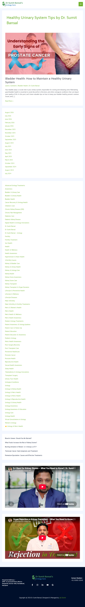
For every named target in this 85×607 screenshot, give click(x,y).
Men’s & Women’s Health (13, 308)
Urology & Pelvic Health (13, 396)
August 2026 (9, 112)
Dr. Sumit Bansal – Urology (13, 233)
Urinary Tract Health (11, 379)
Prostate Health (10, 358)
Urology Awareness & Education (15, 409)
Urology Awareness (11, 406)
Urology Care (9, 413)
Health (7, 246)
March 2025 (9, 160)
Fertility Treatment (11, 240)
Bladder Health (23, 86)
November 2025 (10, 133)
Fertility (7, 236)
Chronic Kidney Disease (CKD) (14, 209)
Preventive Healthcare (12, 352)
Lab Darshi (62, 598)
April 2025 (8, 156)
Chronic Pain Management (13, 213)
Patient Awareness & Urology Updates (17, 324)
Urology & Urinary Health (13, 402)
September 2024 (10, 167)
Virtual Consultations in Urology (15, 419)
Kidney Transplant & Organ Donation (17, 287)
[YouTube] (48, 585)
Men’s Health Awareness (13, 318)
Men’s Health (9, 311)
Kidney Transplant (11, 284)
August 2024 (9, 170)
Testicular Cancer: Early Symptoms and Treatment (21, 451)
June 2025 (8, 150)
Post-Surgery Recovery (12, 345)
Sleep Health (9, 369)
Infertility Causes (10, 260)
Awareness (8, 189)
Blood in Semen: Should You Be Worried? (18, 438)
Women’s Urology (10, 423)
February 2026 (9, 123)
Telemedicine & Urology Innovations (17, 372)
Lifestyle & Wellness (12, 294)
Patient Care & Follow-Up (13, 328)
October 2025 (9, 136)
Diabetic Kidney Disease (13, 219)
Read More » (9, 101)
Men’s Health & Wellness (13, 314)
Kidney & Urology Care (12, 270)
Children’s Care (10, 206)
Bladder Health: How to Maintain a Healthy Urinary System (38, 80)
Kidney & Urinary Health (13, 267)
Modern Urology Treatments (14, 321)
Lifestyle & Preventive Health (15, 291)
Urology (7, 385)
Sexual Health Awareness (13, 365)
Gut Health (8, 243)
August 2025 (9, 143)
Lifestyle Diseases (11, 297)
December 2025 (10, 129)
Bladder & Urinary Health (13, 196)
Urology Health (10, 416)
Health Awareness (11, 253)
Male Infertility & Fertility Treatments (17, 304)
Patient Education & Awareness (15, 335)
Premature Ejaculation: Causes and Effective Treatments (23, 455)
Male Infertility (10, 301)
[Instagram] (37, 585)
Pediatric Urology (10, 338)
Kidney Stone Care (11, 280)
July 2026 (8, 116)
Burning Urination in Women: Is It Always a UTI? (21, 447)
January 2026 (9, 126)
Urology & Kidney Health (13, 389)
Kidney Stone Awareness (13, 277)
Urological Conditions (12, 382)
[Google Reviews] (53, 585)
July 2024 (8, 173)
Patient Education (11, 331)
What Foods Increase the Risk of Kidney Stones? (21, 443)
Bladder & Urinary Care (12, 192)
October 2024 (9, 163)
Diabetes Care (9, 216)
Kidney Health (9, 274)
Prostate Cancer (10, 355)
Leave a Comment (11, 86)
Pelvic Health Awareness (13, 341)
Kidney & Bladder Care (12, 263)
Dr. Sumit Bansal (10, 226)
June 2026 (8, 119)
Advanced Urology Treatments (15, 185)
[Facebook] (32, 585)
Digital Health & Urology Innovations (17, 223)
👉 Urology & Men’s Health (14, 426)
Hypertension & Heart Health (14, 257)
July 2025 (8, 146)
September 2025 (10, 139)
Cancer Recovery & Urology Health (16, 202)
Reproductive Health (11, 362)
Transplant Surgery (11, 375)
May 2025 (8, 153)
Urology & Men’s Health (13, 392)
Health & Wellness (11, 250)
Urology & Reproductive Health (15, 399)
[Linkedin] (42, 585)
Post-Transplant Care (12, 348)
